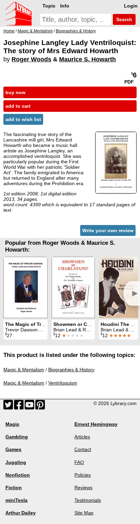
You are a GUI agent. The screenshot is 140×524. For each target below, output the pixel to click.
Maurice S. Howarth (87, 59)
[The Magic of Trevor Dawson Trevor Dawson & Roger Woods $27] (25, 287)
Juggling (15, 462)
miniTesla (16, 500)
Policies (82, 475)
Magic (12, 424)
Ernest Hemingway (96, 424)
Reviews (83, 487)
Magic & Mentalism (23, 369)
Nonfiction (17, 475)
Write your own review (108, 230)
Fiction (13, 487)
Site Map (83, 512)
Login (131, 6)
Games (13, 449)
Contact (82, 449)
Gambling (16, 436)
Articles (82, 436)
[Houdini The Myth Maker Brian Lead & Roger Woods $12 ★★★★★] (118, 287)
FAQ (79, 462)
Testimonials (87, 500)
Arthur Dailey (20, 512)
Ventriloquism (62, 383)
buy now (15, 92)
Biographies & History (71, 369)
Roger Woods (31, 59)
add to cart (18, 106)
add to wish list (23, 119)
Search (123, 19)
